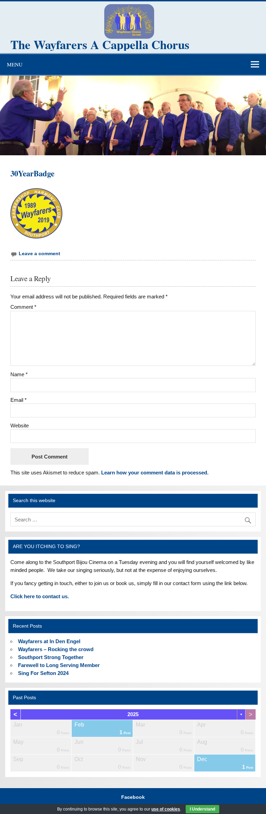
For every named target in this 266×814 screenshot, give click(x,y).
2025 (133, 714)
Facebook (133, 797)
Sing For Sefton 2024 (43, 673)
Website (19, 425)
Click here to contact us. (39, 596)
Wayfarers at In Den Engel (49, 641)
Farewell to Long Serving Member (59, 665)
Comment (23, 306)
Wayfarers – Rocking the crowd (56, 649)
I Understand (202, 809)
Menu (15, 64)
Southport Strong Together (50, 657)
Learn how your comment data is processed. (155, 472)
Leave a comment (39, 253)
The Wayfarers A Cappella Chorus (99, 44)
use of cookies (165, 809)
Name (19, 374)
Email (18, 400)
